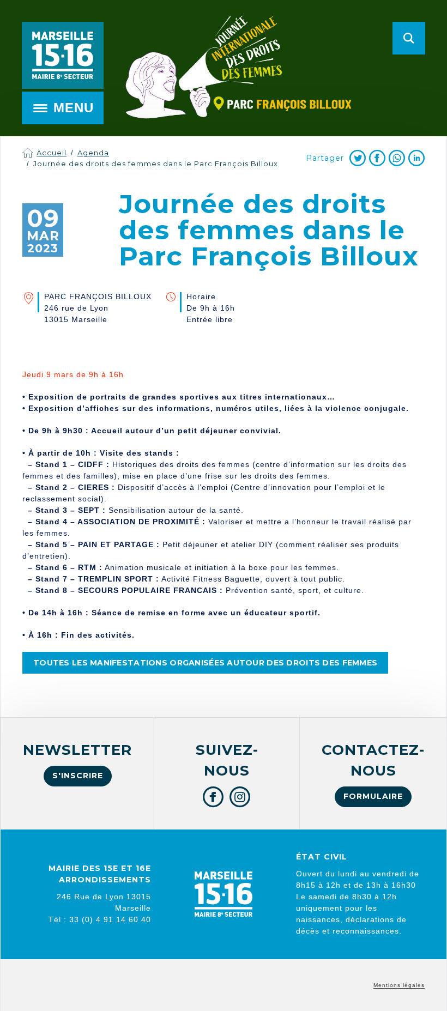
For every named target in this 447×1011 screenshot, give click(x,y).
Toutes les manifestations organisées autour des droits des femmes (205, 663)
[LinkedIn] (416, 158)
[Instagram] (240, 796)
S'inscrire (77, 775)
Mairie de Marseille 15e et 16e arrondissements (63, 55)
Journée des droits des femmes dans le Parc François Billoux (155, 163)
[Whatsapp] (397, 158)
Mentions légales (399, 985)
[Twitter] (357, 158)
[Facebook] (377, 158)
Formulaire (373, 796)
